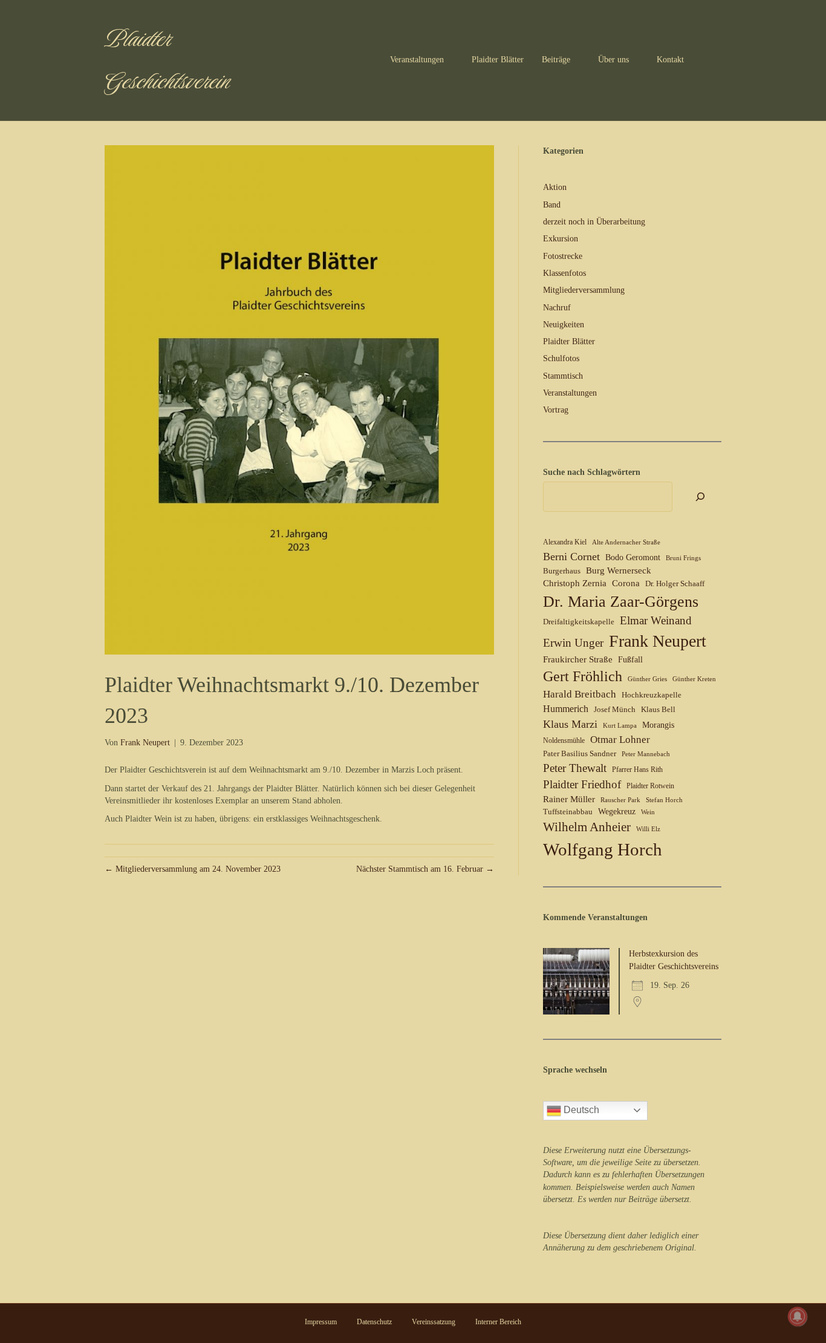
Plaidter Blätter (498, 59)
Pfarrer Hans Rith (637, 769)
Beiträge (556, 59)
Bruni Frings (683, 558)
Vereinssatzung (433, 1322)
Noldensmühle (564, 740)
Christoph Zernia (574, 583)
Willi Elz (648, 829)
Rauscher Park (620, 800)
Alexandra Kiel (565, 542)
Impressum (321, 1322)
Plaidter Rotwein (650, 786)
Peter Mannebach (646, 754)
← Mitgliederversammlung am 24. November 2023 (193, 869)
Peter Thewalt (574, 768)
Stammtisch (563, 376)
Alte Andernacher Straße (626, 542)
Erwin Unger (573, 642)
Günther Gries (647, 679)
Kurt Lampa (620, 725)
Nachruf (557, 307)
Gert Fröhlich (582, 676)
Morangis (658, 725)
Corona (626, 583)
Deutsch (580, 1110)
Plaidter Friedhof (582, 784)
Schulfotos (561, 358)
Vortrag (555, 409)
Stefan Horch (664, 800)
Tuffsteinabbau (568, 811)
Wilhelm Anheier (587, 827)
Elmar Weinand (656, 620)
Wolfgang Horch (602, 849)
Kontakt (670, 59)
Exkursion (560, 238)
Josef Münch (615, 709)
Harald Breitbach (579, 694)
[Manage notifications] (797, 1316)
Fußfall (630, 659)
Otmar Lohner (620, 739)
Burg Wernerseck (618, 570)
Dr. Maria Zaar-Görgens (620, 601)
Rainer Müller (569, 799)
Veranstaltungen (417, 59)
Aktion (555, 187)
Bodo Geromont (632, 557)
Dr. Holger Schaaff (674, 583)
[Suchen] (712, 60)
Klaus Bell (658, 709)
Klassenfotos (564, 273)
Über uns (613, 59)
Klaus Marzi (570, 724)
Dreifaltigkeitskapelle (578, 621)
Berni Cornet (571, 557)
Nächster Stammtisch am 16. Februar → (425, 869)
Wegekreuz (617, 811)
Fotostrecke (562, 256)
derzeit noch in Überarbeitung (594, 221)
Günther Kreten (694, 679)
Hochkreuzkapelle (651, 694)
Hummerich (565, 708)
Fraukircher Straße (578, 659)
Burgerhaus (561, 570)
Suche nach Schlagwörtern (591, 472)
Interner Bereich (498, 1322)
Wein (648, 812)
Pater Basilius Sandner (579, 753)
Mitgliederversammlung (584, 290)
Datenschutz (374, 1322)
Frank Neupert (657, 641)
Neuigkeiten (563, 324)
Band (552, 204)
